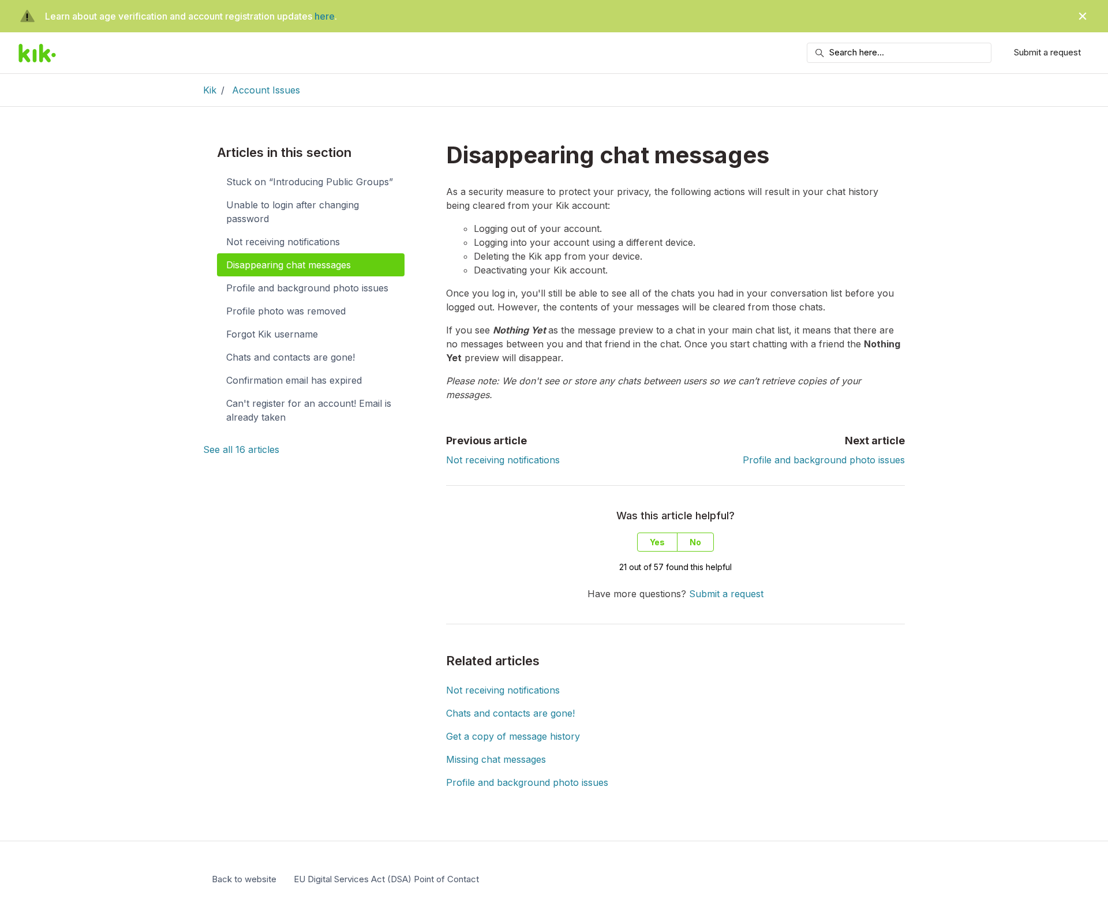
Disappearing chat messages (288, 265)
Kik (209, 90)
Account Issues (266, 90)
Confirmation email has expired (294, 380)
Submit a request (1047, 52)
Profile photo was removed (286, 311)
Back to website (244, 879)
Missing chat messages (496, 759)
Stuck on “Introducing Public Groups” (309, 182)
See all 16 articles (241, 449)
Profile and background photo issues (824, 460)
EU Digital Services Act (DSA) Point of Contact (386, 879)
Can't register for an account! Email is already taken (308, 410)
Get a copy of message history (513, 736)
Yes (657, 542)
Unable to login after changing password (292, 211)
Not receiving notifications (503, 460)
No (695, 542)
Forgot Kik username (272, 334)
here (325, 16)
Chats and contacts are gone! (510, 713)
